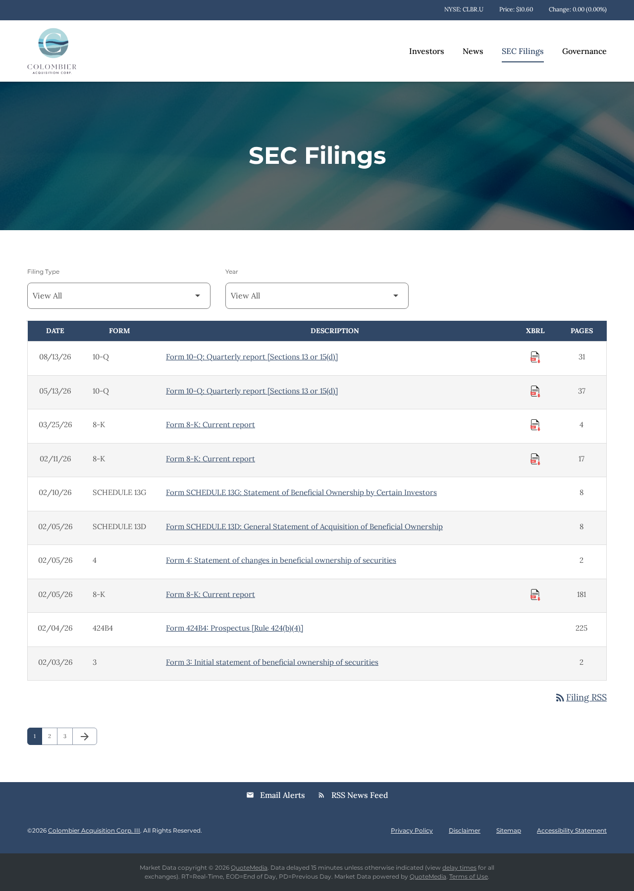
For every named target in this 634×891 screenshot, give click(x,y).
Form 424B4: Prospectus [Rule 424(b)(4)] (234, 628)
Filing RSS (580, 697)
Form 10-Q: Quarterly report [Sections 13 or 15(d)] (252, 356)
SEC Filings (523, 51)
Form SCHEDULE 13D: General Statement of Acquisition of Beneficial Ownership (304, 526)
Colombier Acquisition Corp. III (94, 830)
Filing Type (43, 271)
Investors (426, 51)
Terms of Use (468, 876)
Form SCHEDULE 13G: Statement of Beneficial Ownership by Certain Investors (301, 492)
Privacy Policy (412, 831)
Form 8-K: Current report (210, 424)
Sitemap (508, 831)
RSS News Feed (352, 795)
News (473, 51)
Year (231, 271)
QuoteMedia (249, 867)
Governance (584, 51)
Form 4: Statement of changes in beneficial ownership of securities (281, 560)
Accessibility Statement (572, 831)
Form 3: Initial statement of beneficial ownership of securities (272, 662)
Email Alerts (275, 795)
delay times (459, 867)
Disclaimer (464, 831)
